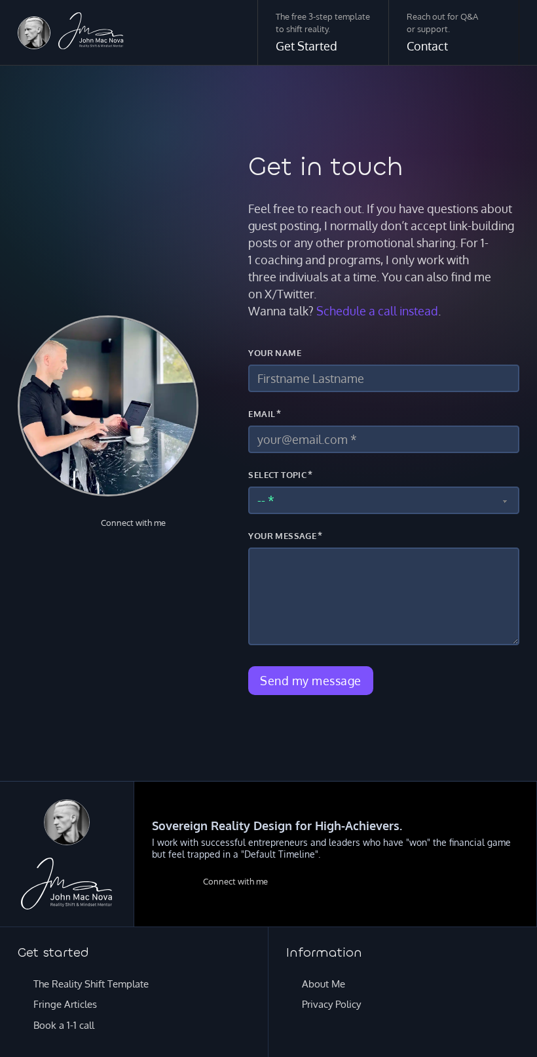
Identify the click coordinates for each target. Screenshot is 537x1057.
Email (261, 414)
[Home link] (91, 32)
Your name (274, 353)
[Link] (34, 32)
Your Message (282, 535)
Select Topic (277, 474)
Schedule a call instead (377, 311)
